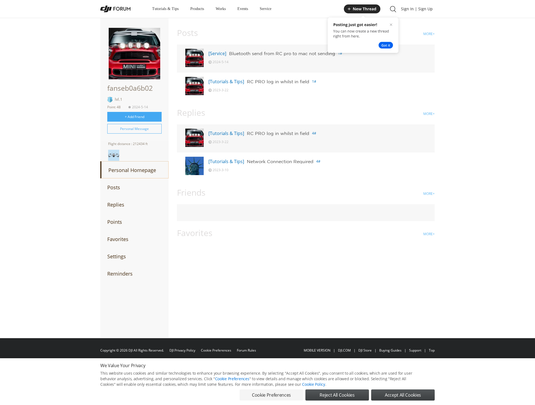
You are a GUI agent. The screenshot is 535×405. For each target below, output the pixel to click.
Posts (113, 187)
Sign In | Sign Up (417, 8)
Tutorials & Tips (165, 9)
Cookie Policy (313, 384)
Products (197, 9)
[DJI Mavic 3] (113, 155)
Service (265, 9)
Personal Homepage (132, 170)
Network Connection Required (280, 161)
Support (415, 350)
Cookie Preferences (216, 350)
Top (432, 350)
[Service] (217, 53)
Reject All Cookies (337, 395)
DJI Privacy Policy (182, 350)
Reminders (120, 273)
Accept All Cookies (403, 395)
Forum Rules (246, 350)
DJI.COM (344, 350)
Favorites (117, 239)
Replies (115, 204)
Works (221, 9)
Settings (116, 256)
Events (242, 9)
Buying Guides (390, 350)
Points (114, 222)
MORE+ (429, 33)
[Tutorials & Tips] (226, 81)
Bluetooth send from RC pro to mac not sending (282, 53)
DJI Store (365, 350)
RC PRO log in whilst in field (278, 81)
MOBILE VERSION (317, 350)
